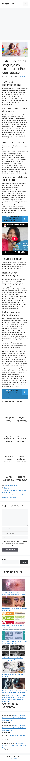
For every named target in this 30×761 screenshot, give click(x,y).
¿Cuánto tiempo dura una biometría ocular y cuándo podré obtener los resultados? (13, 699)
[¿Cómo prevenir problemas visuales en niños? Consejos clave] (13, 618)
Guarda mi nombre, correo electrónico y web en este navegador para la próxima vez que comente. (15, 543)
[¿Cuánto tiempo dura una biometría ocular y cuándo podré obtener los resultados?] (14, 695)
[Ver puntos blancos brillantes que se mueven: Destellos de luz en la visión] (13, 585)
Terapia (6, 488)
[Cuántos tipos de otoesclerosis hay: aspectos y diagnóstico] (13, 651)
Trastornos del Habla (10, 485)
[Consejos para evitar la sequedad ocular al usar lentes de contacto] (13, 635)
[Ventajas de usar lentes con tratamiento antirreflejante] (13, 602)
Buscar (4, 559)
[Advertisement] (15, 23)
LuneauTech (8, 4)
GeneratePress (15, 758)
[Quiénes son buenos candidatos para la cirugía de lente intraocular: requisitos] (13, 684)
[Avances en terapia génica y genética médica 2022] (13, 667)
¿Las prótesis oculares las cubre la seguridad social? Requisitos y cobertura (14, 745)
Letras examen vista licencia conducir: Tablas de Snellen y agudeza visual (14, 718)
